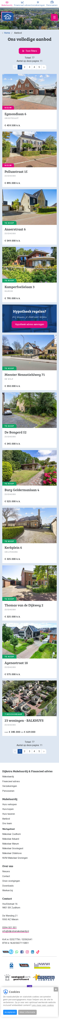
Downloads (8, 885)
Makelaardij (8, 776)
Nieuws (6, 871)
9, (11, 952)
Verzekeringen (9, 786)
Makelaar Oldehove (12, 853)
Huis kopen (8, 809)
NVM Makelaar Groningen (15, 858)
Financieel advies (11, 781)
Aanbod (6, 818)
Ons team (7, 823)
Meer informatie (27, 1012)
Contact (6, 876)
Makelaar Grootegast (12, 848)
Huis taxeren (8, 814)
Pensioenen (8, 791)
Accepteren (10, 1012)
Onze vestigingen (11, 881)
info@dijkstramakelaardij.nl (15, 931)
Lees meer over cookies (43, 1005)
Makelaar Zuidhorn (11, 834)
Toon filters (31, 51)
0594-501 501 (9, 927)
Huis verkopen (9, 804)
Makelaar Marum (10, 843)
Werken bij (7, 890)
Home (7, 33)
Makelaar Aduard (10, 839)
